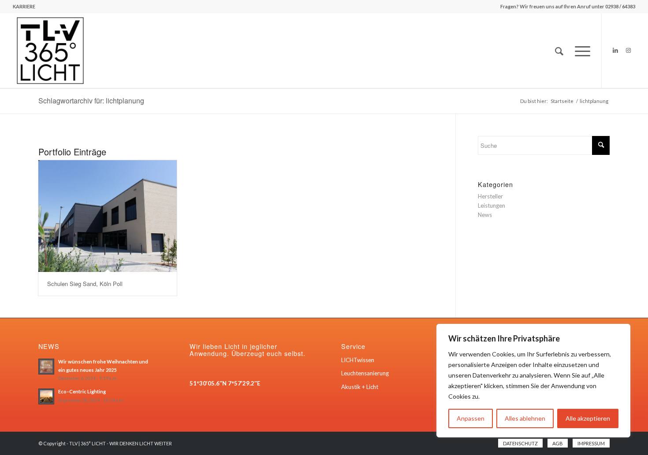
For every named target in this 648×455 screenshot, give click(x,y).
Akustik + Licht (359, 386)
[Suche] (559, 50)
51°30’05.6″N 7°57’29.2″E (225, 383)
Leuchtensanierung (365, 373)
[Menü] (579, 50)
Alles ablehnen (525, 418)
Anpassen (470, 418)
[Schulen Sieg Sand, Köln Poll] (107, 216)
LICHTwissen (357, 359)
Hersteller (490, 196)
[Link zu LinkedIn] (615, 50)
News (485, 214)
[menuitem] (24, 6)
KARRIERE (24, 6)
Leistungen (491, 205)
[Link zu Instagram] (628, 50)
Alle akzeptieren (588, 418)
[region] (533, 380)
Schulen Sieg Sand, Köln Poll (85, 283)
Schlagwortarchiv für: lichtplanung (91, 100)
